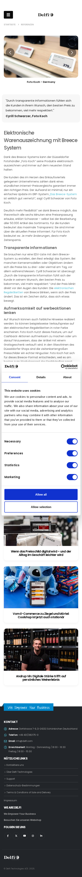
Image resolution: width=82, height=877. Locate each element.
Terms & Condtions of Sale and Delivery (28, 792)
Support (10, 778)
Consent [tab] (14, 377)
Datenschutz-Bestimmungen (23, 785)
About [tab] (67, 377)
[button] (10, 52)
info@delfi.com (24, 741)
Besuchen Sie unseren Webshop (22, 820)
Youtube (24, 835)
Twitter (16, 835)
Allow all (41, 494)
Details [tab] (41, 377)
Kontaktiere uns (15, 765)
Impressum (10, 800)
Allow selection (41, 507)
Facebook (7, 835)
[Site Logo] (45, 14)
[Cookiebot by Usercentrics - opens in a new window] (61, 366)
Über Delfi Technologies (19, 771)
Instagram (32, 835)
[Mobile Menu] (8, 15)
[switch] (72, 453)
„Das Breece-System (63, 194)
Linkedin (41, 835)
